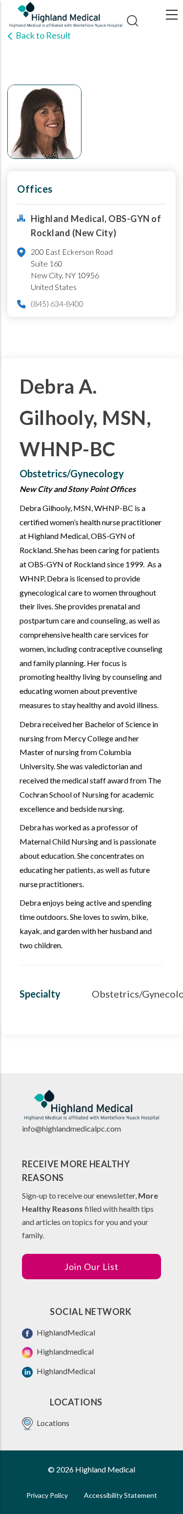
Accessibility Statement (120, 1495)
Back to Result (43, 35)
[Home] (65, 14)
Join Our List (91, 1266)
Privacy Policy (47, 1495)
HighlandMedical (65, 1332)
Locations (52, 1422)
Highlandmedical (64, 1351)
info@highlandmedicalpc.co (68, 1128)
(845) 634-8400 (57, 303)
